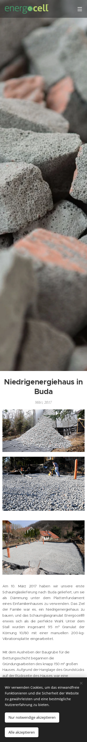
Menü (80, 9)
